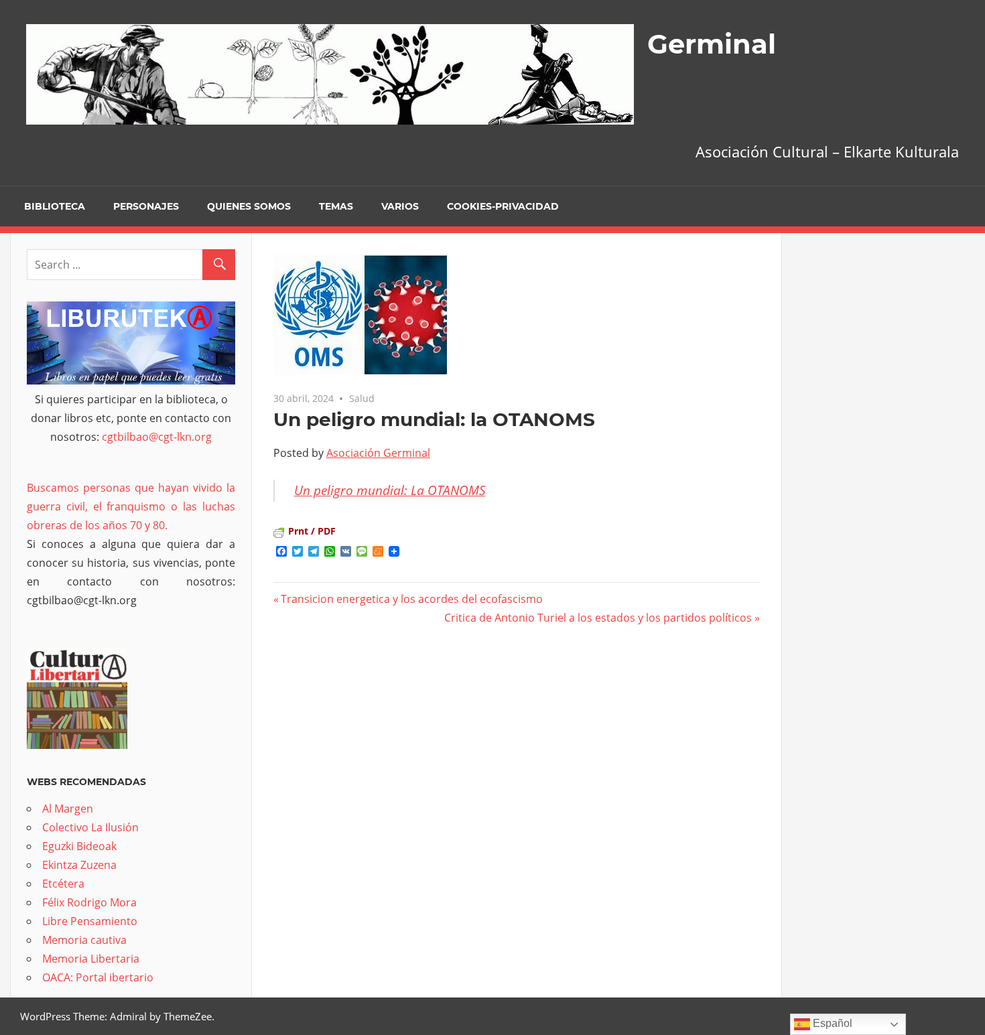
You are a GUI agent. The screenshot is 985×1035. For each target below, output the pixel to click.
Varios (400, 206)
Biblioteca (54, 206)
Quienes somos (249, 206)
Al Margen (67, 808)
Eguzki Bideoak (79, 846)
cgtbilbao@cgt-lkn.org (157, 436)
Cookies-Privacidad (503, 206)
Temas (336, 206)
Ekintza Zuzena (79, 864)
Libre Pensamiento (89, 921)
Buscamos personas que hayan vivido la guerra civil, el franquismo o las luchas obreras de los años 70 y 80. (131, 506)
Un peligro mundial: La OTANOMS (390, 490)
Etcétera (63, 883)
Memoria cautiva (84, 940)
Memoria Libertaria (90, 958)
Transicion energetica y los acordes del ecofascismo (412, 599)
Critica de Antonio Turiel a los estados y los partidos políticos (598, 617)
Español (831, 1023)
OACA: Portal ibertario (97, 977)
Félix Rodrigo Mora (89, 902)
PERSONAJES (146, 206)
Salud (362, 398)
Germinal (711, 43)
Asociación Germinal (378, 452)
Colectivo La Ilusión (90, 827)
